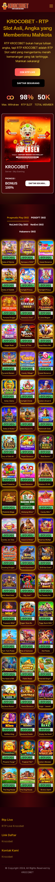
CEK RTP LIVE (27, 72)
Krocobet (7, 841)
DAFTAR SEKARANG (28, 83)
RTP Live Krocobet (13, 826)
